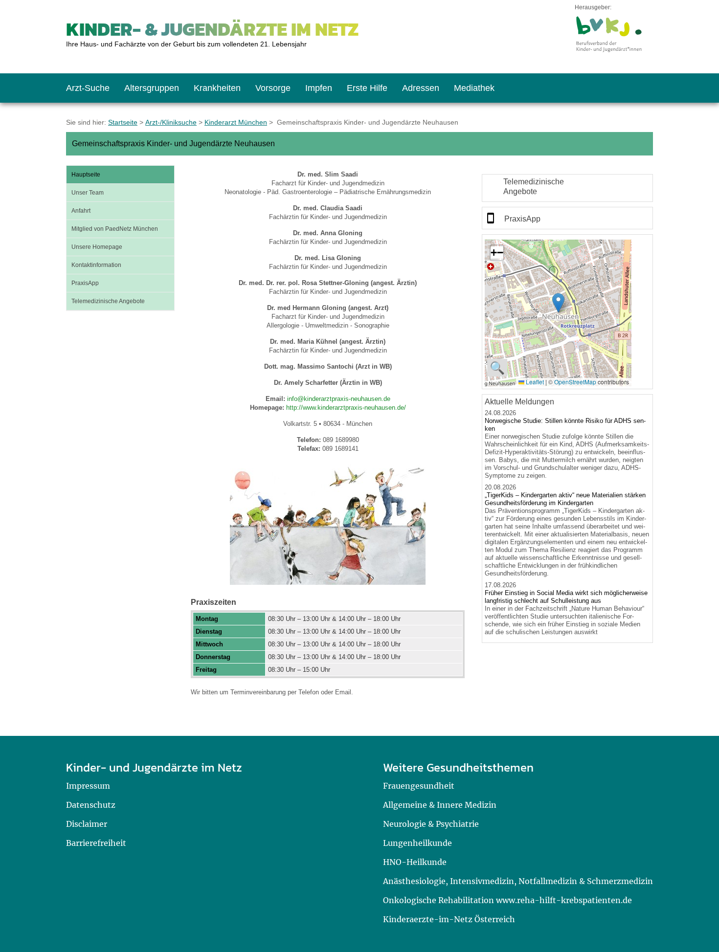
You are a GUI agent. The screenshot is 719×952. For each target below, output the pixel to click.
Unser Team (87, 192)
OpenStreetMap (575, 381)
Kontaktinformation (96, 265)
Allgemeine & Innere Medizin (439, 805)
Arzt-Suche (88, 88)
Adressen (420, 88)
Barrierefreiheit (96, 843)
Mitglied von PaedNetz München (114, 228)
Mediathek (474, 88)
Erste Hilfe (367, 88)
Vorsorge (273, 88)
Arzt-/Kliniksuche (171, 122)
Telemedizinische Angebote (108, 301)
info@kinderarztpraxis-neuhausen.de (338, 398)
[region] (567, 188)
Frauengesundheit (418, 786)
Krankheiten (217, 88)
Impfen (318, 88)
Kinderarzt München (235, 122)
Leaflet (534, 381)
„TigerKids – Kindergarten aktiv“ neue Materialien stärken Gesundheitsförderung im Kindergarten (565, 499)
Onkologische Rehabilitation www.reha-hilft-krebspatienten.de (507, 900)
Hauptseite (85, 174)
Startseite (122, 122)
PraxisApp (85, 283)
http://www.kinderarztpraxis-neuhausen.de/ (346, 407)
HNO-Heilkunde (415, 862)
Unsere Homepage (96, 247)
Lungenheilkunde (417, 843)
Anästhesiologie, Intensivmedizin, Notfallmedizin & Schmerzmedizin (518, 881)
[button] (558, 303)
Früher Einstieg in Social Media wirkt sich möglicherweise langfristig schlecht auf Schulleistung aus (566, 596)
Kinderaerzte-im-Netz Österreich (449, 919)
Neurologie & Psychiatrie (431, 824)
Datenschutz (90, 805)
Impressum (88, 786)
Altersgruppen (151, 88)
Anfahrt (80, 210)
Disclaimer (86, 824)
